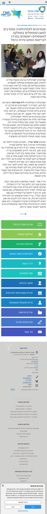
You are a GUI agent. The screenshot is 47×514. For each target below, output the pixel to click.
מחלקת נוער (23, 431)
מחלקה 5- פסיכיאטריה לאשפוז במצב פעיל (23, 411)
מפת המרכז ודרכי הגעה (23, 476)
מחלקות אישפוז (23, 402)
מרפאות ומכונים (23, 444)
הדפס (22, 214)
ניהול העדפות (23, 502)
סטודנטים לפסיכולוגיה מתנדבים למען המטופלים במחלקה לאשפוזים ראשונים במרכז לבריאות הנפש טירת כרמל (24, 34)
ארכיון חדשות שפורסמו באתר (27, 25)
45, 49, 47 (34, 361)
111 (36, 365)
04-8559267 (27, 378)
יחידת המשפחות (23, 448)
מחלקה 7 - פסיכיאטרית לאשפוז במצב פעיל (23, 417)
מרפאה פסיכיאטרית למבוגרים (23, 451)
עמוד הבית (42, 25)
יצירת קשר (23, 348)
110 (36, 370)
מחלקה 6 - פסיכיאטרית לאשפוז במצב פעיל (23, 414)
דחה (13, 507)
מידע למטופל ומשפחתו (23, 471)
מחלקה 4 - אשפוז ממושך (23, 409)
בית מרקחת (23, 459)
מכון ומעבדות (23, 464)
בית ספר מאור (23, 436)
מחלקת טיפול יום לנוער (23, 434)
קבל (32, 507)
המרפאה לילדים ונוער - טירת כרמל (23, 453)
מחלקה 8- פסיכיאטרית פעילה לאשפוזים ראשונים (23, 428)
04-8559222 (27, 382)
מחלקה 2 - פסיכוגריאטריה (23, 406)
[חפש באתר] (10, 2)
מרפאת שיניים (23, 461)
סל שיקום (24, 481)
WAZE (13, 389)
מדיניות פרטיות (23, 511)
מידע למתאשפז (23, 478)
